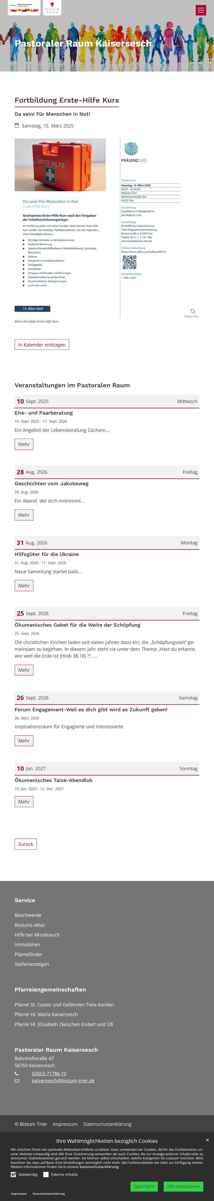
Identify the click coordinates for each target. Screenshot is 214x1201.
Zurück (25, 844)
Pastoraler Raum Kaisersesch (56, 1049)
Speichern (144, 1186)
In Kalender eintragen (42, 344)
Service (25, 900)
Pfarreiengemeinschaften (50, 989)
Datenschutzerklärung (99, 1166)
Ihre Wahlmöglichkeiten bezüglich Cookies (107, 1141)
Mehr (24, 444)
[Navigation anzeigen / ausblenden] (201, 10)
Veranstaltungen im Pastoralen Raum (72, 385)
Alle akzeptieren (183, 1186)
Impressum (19, 1194)
